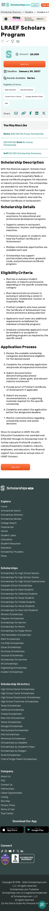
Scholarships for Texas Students (17, 597)
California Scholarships (12, 709)
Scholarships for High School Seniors (20, 573)
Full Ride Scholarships (12, 643)
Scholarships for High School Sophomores (23, 581)
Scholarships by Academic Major (18, 746)
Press (4, 555)
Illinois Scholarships (11, 722)
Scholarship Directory (11, 12)
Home (4, 506)
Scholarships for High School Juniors (20, 577)
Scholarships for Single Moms (16, 630)
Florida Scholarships (11, 713)
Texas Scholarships (11, 705)
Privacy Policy (8, 805)
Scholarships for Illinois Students (18, 606)
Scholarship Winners (11, 518)
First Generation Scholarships (16, 634)
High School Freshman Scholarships (20, 701)
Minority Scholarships (12, 614)
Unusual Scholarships (12, 655)
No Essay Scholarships (13, 651)
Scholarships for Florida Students (18, 602)
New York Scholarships (13, 718)
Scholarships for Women (13, 622)
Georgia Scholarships (12, 726)
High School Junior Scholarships (17, 693)
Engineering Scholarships (14, 667)
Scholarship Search (11, 510)
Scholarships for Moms (13, 626)
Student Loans (8, 535)
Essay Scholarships (11, 647)
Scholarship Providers (12, 551)
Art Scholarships (9, 663)
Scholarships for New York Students (19, 610)
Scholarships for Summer (14, 659)
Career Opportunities (11, 792)
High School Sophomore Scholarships (20, 697)
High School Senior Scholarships (17, 689)
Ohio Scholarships (10, 734)
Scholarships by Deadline (14, 742)
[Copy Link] (23, 113)
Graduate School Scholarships (16, 585)
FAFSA (4, 531)
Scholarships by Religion (13, 750)
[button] (2, 41)
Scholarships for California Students (19, 593)
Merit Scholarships (10, 639)
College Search (9, 523)
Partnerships (7, 788)
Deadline (29, 12)
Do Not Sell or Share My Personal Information (24, 903)
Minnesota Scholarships (13, 738)
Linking (4, 797)
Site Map (5, 801)
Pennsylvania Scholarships (14, 730)
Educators (6, 547)
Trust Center (7, 813)
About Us (6, 776)
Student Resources (11, 543)
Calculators (6, 539)
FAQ (3, 780)
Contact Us (6, 784)
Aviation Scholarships (12, 671)
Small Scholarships (11, 755)
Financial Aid (7, 527)
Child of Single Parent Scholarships (19, 759)
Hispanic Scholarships (12, 618)
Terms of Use (8, 809)
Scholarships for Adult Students (17, 589)
